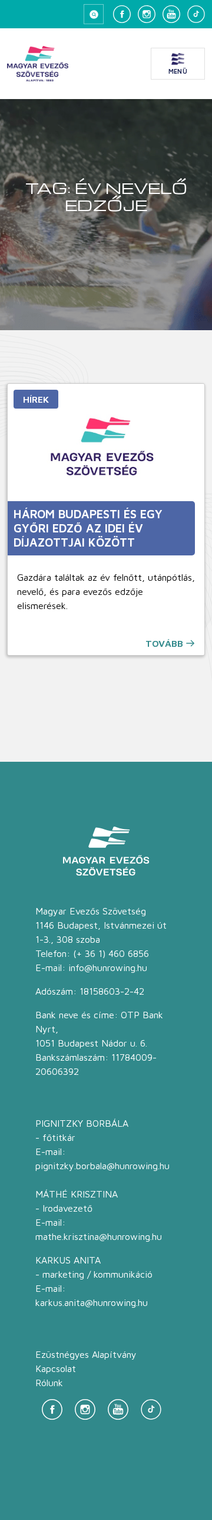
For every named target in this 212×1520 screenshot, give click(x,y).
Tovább (164, 643)
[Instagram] (146, 14)
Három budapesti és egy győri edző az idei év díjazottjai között (88, 528)
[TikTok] (196, 14)
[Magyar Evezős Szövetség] (37, 63)
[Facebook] (122, 14)
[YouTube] (171, 14)
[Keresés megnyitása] (94, 14)
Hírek (36, 399)
